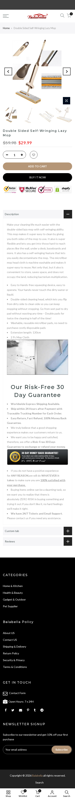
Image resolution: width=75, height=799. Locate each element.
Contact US (10, 639)
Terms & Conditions (15, 666)
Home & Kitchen (13, 586)
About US (9, 633)
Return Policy (11, 653)
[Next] (67, 71)
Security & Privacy (14, 660)
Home (6, 28)
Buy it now (37, 177)
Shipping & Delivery (14, 646)
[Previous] (8, 71)
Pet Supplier (10, 606)
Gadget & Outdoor (14, 599)
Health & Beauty (13, 592)
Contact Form (17, 693)
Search (39, 782)
